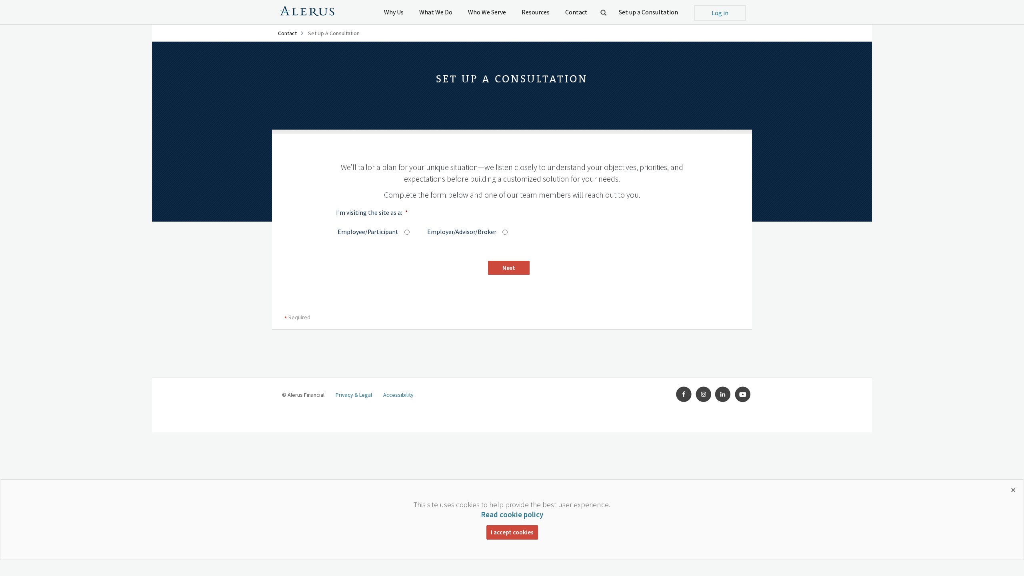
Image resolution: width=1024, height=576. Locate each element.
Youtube (743, 394)
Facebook (684, 394)
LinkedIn (723, 394)
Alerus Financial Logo (307, 12)
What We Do (435, 12)
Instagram (704, 394)
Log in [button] (720, 13)
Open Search (603, 12)
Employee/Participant (364, 232)
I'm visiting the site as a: (372, 212)
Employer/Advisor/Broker (457, 232)
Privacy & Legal (354, 394)
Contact (576, 12)
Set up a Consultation (648, 12)
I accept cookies (512, 532)
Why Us (394, 12)
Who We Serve (487, 12)
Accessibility (398, 394)
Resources (536, 12)
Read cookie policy (512, 514)
